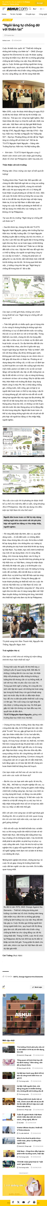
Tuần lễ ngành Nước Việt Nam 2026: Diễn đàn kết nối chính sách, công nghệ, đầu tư (29, 1117)
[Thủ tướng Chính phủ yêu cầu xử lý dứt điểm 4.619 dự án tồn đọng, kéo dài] (9, 1049)
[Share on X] (18, 1202)
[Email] (23, 1202)
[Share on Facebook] (13, 1202)
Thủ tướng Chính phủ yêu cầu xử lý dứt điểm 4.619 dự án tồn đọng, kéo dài (30, 1049)
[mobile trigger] (5, 8)
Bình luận (38, 987)
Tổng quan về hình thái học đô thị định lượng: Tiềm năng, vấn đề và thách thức (29, 1062)
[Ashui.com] (17, 8)
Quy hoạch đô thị (24, 1068)
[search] (30, 9)
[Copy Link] (28, 1202)
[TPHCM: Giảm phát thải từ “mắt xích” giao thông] (9, 1164)
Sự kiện (21, 1123)
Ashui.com (6, 40)
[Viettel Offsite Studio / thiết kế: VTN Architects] (9, 1129)
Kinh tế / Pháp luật (25, 1055)
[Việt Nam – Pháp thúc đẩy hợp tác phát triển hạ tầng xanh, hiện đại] (9, 1153)
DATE (15, 977)
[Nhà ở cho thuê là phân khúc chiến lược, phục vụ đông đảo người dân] (9, 1140)
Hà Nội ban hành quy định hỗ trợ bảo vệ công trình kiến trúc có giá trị (30, 1075)
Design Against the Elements (31, 977)
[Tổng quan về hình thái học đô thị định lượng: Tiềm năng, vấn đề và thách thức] (9, 1062)
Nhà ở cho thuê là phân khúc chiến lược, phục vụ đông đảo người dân (29, 1140)
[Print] (34, 1202)
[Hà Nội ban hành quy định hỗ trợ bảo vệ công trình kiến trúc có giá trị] (9, 1075)
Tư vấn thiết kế (24, 1133)
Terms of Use (14, 4)
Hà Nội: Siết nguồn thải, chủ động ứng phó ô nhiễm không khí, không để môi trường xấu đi (30, 1088)
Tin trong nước (24, 1081)
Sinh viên (7, 20)
